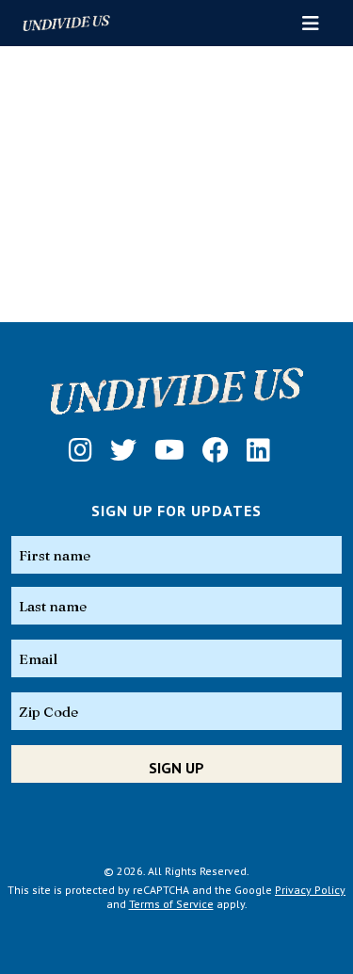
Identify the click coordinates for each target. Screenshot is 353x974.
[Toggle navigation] (310, 23)
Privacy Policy (310, 890)
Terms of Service (171, 904)
